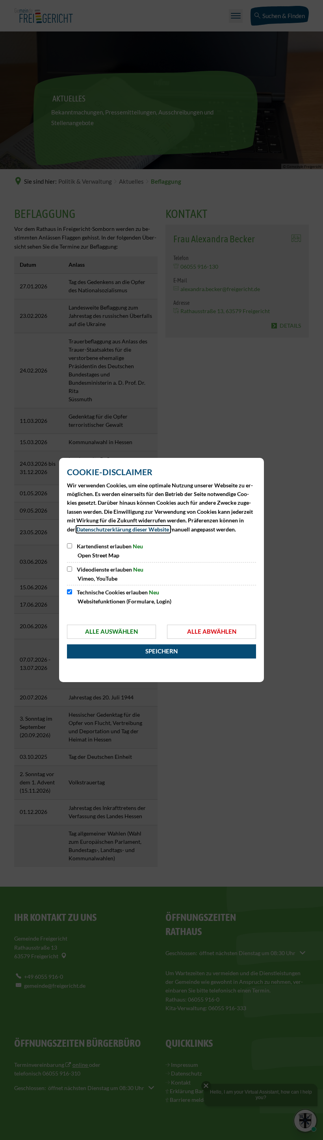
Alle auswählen (111, 631)
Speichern (161, 651)
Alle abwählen (211, 631)
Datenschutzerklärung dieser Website (123, 529)
